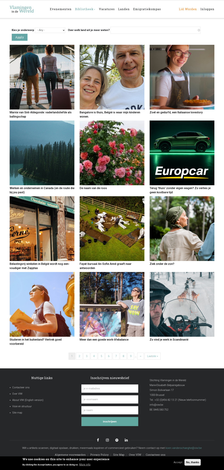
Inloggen (207, 9)
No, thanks (192, 462)
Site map (17, 412)
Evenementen (61, 9)
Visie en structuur (22, 406)
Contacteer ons (21, 387)
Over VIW (17, 393)
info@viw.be (156, 404)
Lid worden (188, 9)
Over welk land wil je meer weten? (89, 30)
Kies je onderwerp (23, 30)
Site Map (118, 454)
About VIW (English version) (27, 400)
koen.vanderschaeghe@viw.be (184, 448)
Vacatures (107, 9)
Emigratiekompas (147, 9)
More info (84, 464)
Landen (124, 9)
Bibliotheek (84, 9)
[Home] (27, 7)
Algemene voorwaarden (70, 454)
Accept (178, 462)
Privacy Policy (99, 454)
